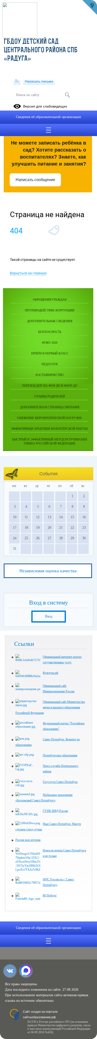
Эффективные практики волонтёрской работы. (49, 428)
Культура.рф (50, 673)
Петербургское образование (60, 755)
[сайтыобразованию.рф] (89, 7)
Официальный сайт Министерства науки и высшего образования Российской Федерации (50, 707)
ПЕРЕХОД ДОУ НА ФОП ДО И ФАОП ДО (49, 385)
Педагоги (50, 364)
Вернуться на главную (28, 273)
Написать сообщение (35, 180)
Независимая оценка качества (48, 570)
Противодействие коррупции (49, 310)
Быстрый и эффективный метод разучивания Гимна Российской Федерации (49, 441)
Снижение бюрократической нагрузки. (49, 418)
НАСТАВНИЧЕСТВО (50, 375)
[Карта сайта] (17, 81)
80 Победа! (50, 895)
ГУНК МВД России (55, 811)
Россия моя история (28, 840)
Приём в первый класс (49, 353)
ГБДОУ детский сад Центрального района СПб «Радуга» (41, 51)
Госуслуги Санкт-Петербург (60, 782)
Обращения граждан (50, 299)
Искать (67, 95)
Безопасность (49, 332)
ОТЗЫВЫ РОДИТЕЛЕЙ (49, 396)
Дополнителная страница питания (49, 407)
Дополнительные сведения (49, 321)
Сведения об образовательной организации (48, 117)
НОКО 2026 (49, 342)
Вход (48, 616)
